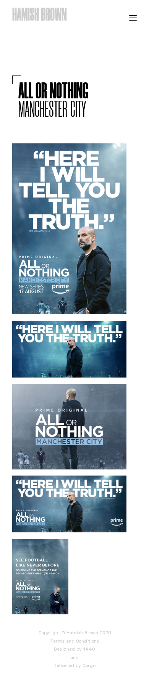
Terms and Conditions (74, 641)
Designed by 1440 (74, 649)
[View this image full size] (69, 229)
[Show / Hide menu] (133, 17)
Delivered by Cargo (74, 665)
